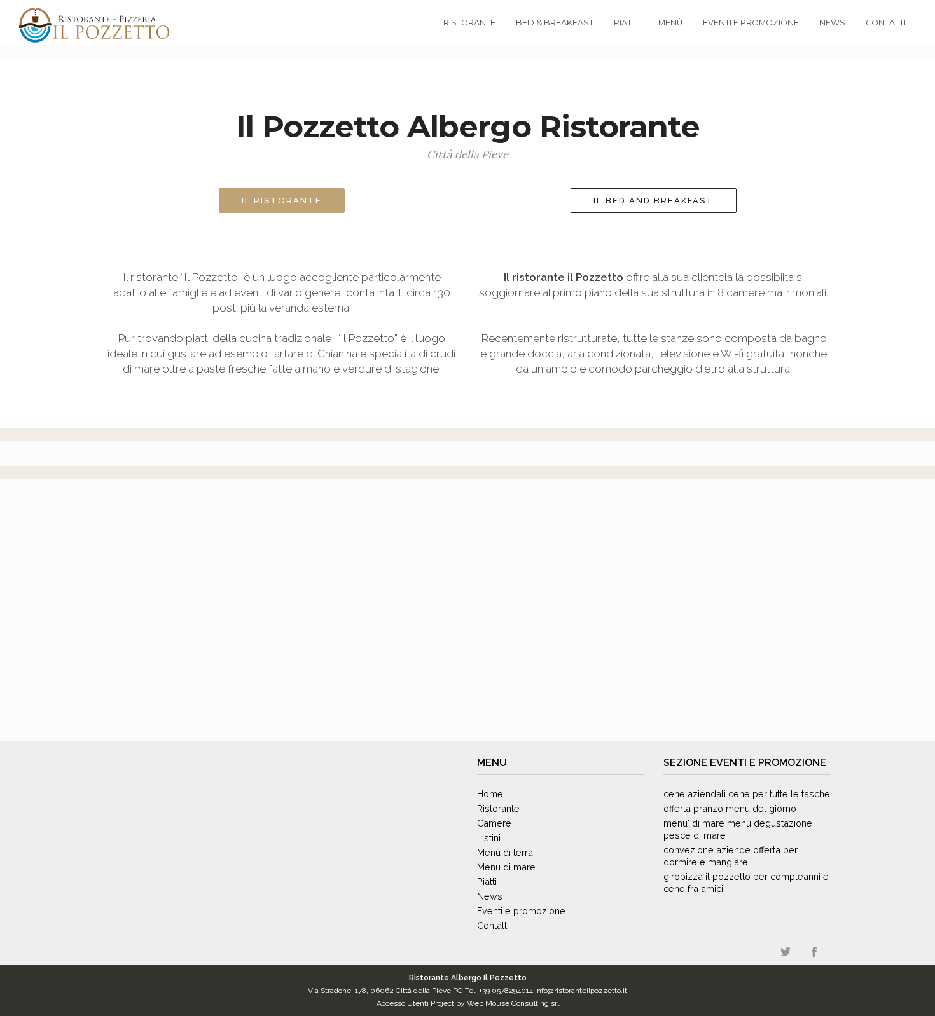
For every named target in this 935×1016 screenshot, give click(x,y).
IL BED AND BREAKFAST (653, 200)
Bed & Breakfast (554, 22)
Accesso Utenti (403, 1003)
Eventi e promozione (768, 763)
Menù (670, 22)
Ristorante (469, 22)
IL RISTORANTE (282, 200)
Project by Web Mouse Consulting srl (495, 1003)
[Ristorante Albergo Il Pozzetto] (57, 25)
